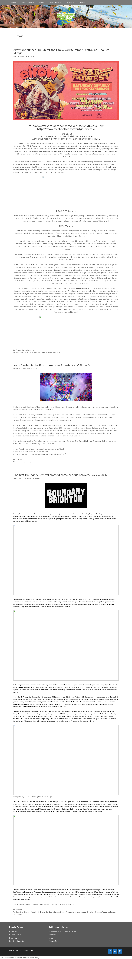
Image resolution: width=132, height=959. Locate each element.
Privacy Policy (54, 941)
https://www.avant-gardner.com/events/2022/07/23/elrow (66, 125)
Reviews (41, 3)
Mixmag (98, 912)
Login (51, 938)
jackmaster (76, 912)
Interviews (14, 938)
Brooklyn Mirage (22, 352)
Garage (56, 912)
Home (13, 3)
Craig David (35, 912)
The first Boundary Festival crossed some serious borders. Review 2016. (60, 475)
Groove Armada (66, 912)
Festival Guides (21, 350)
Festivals (69, 3)
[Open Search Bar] (120, 2)
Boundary (19, 912)
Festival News (54, 3)
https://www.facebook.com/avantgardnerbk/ (66, 129)
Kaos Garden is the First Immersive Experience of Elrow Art (52, 365)
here (69, 157)
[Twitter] (115, 951)
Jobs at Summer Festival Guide (62, 932)
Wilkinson (20, 914)
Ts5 (14, 914)
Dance (42, 912)
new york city (26, 462)
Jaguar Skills (86, 912)
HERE (90, 136)
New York (56, 352)
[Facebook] (110, 951)
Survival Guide (84, 3)
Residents (105, 912)
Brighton (27, 912)
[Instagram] (120, 951)
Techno (113, 912)
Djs (47, 912)
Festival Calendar (27, 3)
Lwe (92, 912)
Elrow (31, 352)
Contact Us (53, 935)
